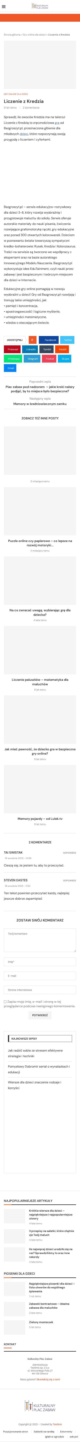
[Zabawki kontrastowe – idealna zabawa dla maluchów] (14, 1309)
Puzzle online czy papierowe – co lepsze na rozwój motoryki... (40, 543)
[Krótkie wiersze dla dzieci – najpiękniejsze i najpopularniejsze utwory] (14, 1216)
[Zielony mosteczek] (14, 1327)
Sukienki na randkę (44, 1431)
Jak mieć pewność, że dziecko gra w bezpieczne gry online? (40, 751)
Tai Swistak (13, 852)
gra (57, 123)
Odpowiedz (69, 853)
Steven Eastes (16, 880)
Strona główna (12, 34)
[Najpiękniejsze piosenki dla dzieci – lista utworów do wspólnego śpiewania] (14, 1289)
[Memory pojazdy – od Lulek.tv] (40, 789)
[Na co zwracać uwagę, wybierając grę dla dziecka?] (40, 580)
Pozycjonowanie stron (15, 1431)
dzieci (24, 134)
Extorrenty (66, 1431)
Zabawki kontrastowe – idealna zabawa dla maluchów (49, 1305)
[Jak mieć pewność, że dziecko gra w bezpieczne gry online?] (40, 719)
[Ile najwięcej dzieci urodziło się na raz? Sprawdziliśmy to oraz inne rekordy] (14, 1254)
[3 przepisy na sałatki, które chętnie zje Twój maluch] (14, 1236)
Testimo (57, 1424)
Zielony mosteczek (41, 1322)
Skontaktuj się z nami (48, 1379)
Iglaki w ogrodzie (54, 1436)
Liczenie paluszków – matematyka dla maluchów (40, 682)
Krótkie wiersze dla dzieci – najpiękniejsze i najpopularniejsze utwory (50, 1214)
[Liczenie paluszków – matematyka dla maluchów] (40, 650)
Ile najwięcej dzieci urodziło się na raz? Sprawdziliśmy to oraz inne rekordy (50, 1252)
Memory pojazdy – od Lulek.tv (40, 819)
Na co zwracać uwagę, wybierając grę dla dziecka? (40, 612)
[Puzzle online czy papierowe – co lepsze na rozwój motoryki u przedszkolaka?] (40, 511)
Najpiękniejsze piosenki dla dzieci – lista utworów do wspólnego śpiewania (52, 1287)
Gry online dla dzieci (34, 34)
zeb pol (74, 1436)
